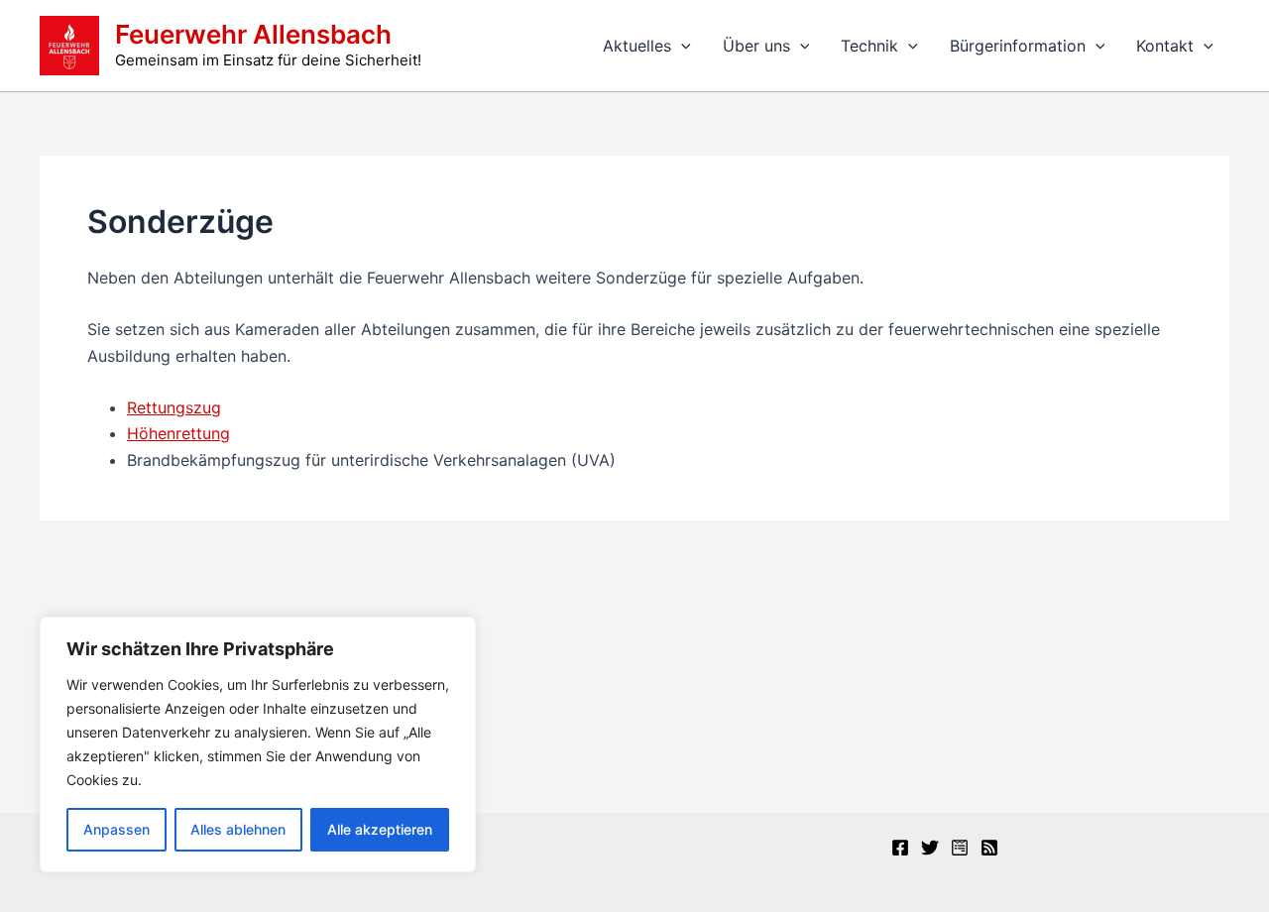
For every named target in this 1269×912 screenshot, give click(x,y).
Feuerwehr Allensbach (253, 34)
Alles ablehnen (238, 829)
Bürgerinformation (1018, 46)
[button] (681, 45)
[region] (258, 744)
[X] (930, 847)
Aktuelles (637, 46)
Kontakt (1165, 46)
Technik (869, 46)
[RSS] (989, 847)
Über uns (756, 46)
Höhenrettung (178, 433)
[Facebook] (900, 847)
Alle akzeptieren (379, 829)
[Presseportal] (960, 847)
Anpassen (116, 829)
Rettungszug (174, 407)
